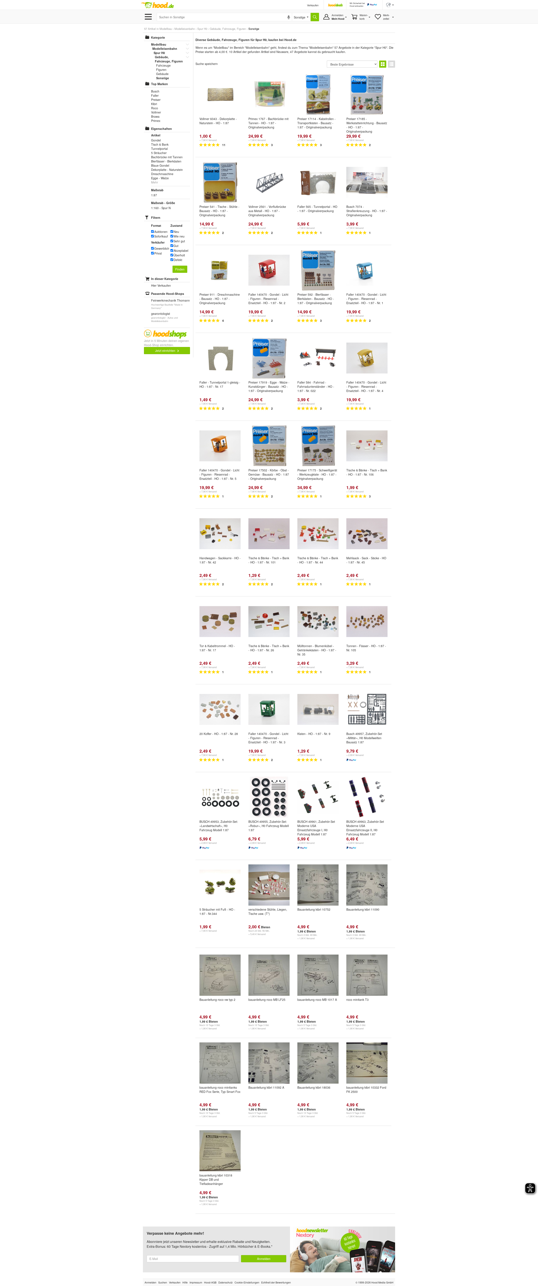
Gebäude (162, 74)
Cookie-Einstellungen (247, 1282)
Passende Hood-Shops (167, 293)
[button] (390, 4)
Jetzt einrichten (165, 350)
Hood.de (157, 5)
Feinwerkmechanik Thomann (170, 300)
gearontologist (160, 313)
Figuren (161, 69)
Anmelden (263, 1259)
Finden (180, 269)
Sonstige (162, 78)
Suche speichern (206, 64)
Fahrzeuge (163, 65)
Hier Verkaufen (161, 285)
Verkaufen (313, 5)
